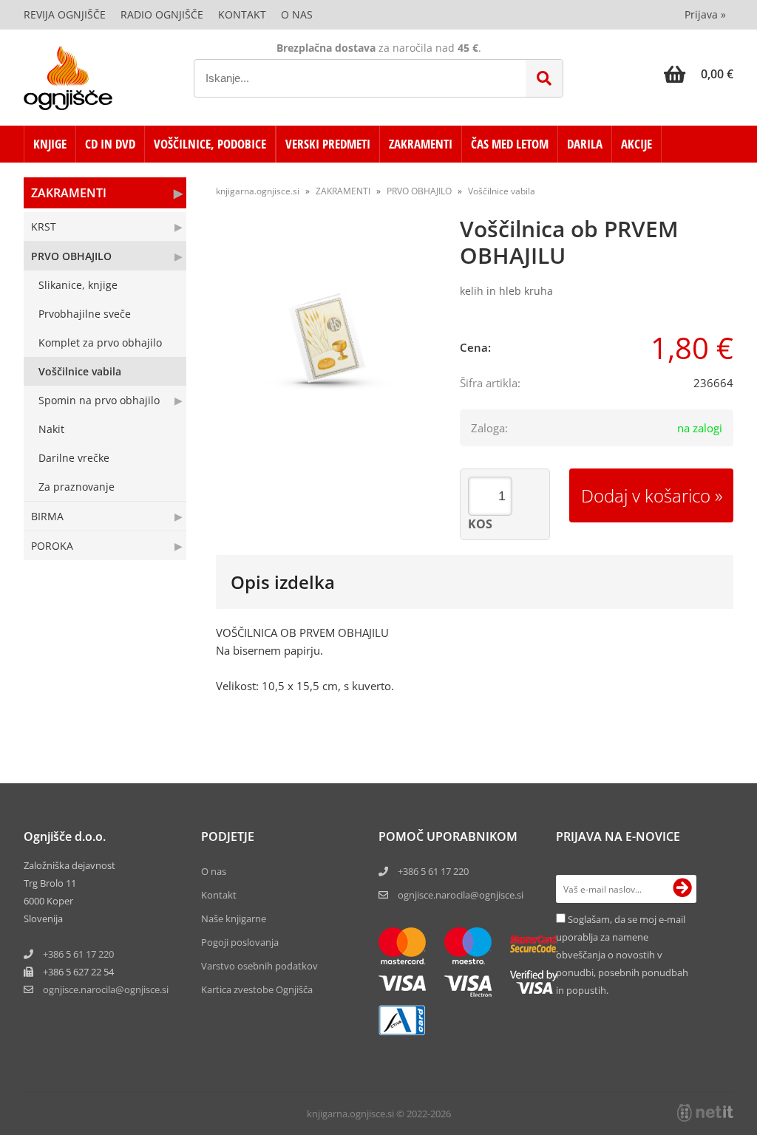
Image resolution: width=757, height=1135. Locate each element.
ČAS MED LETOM (510, 143)
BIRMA (47, 516)
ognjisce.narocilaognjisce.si (106, 989)
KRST (43, 226)
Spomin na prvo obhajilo (99, 400)
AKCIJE (636, 143)
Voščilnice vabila (79, 371)
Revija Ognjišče (65, 14)
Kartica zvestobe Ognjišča (257, 989)
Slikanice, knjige (78, 285)
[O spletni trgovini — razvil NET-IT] (705, 1113)
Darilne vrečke (73, 458)
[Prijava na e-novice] (682, 889)
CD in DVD (110, 143)
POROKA (52, 546)
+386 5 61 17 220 (78, 954)
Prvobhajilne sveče (84, 314)
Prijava (705, 14)
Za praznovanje (76, 487)
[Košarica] (698, 74)
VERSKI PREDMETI (327, 143)
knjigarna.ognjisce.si (257, 191)
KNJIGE (50, 143)
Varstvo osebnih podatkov (259, 965)
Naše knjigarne (233, 918)
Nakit (51, 429)
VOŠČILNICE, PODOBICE (210, 143)
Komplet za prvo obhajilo (100, 342)
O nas (297, 14)
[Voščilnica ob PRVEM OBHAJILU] (327, 338)
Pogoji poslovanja (240, 942)
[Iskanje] (544, 78)
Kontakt (242, 14)
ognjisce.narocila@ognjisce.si (460, 894)
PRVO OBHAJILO (71, 256)
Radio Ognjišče (161, 14)
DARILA (584, 143)
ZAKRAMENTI (420, 143)
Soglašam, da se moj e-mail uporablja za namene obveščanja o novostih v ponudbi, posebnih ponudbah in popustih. (622, 955)
